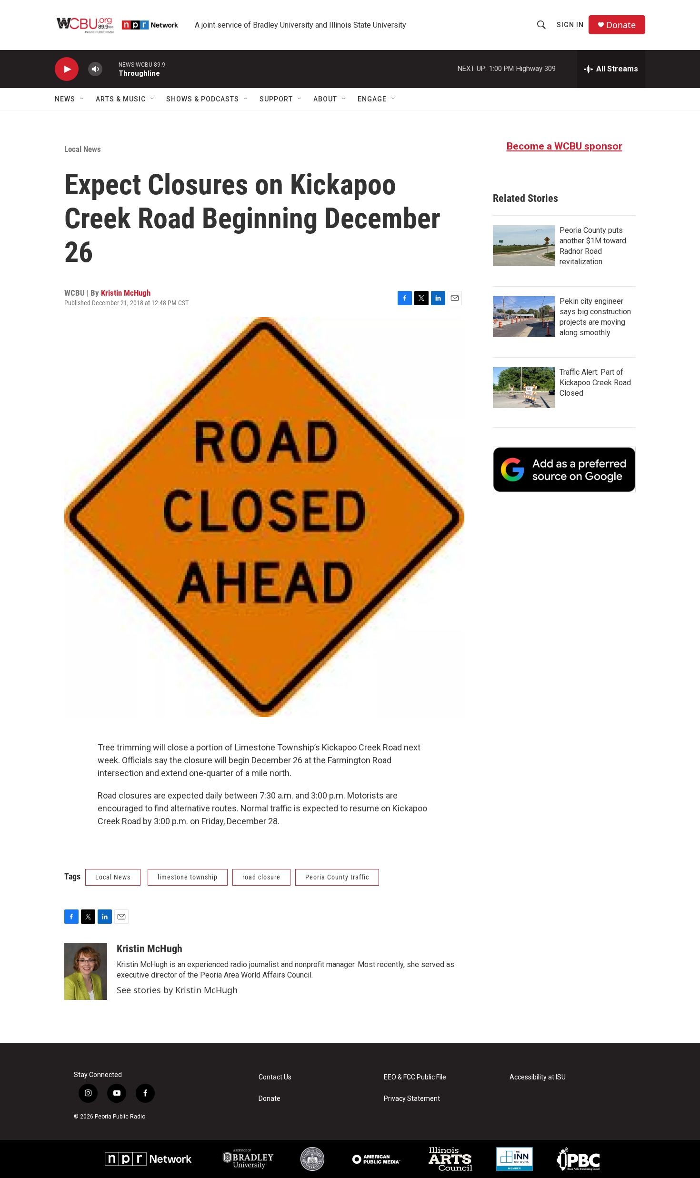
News (65, 99)
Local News (82, 149)
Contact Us (275, 1077)
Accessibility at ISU (538, 1077)
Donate (621, 25)
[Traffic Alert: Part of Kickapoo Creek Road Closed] (524, 387)
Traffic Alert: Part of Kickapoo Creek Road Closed (595, 383)
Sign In (570, 25)
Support (276, 99)
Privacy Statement (412, 1098)
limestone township (188, 877)
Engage (372, 99)
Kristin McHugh (125, 293)
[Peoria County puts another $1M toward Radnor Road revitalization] (524, 245)
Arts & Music (121, 99)
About (325, 99)
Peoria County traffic (337, 877)
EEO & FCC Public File (415, 1077)
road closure (261, 877)
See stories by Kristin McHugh (177, 990)
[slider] (110, 69)
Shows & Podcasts (202, 99)
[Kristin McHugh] (85, 971)
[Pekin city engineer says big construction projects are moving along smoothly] (524, 316)
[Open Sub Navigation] (82, 99)
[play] (66, 69)
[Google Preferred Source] (564, 469)
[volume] (95, 69)
